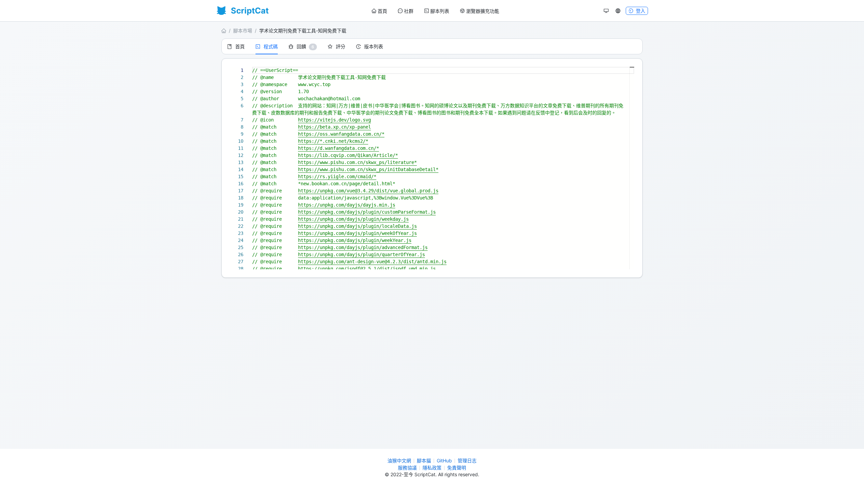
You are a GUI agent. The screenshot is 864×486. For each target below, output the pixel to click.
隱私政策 (432, 467)
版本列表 (373, 46)
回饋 (301, 46)
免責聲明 (456, 467)
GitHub (444, 460)
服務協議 (407, 467)
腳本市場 (242, 30)
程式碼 (271, 46)
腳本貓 (424, 460)
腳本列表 (439, 11)
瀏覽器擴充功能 (482, 11)
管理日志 (467, 460)
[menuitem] (379, 11)
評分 (340, 46)
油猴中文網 (399, 460)
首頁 (382, 11)
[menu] (435, 11)
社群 (408, 11)
